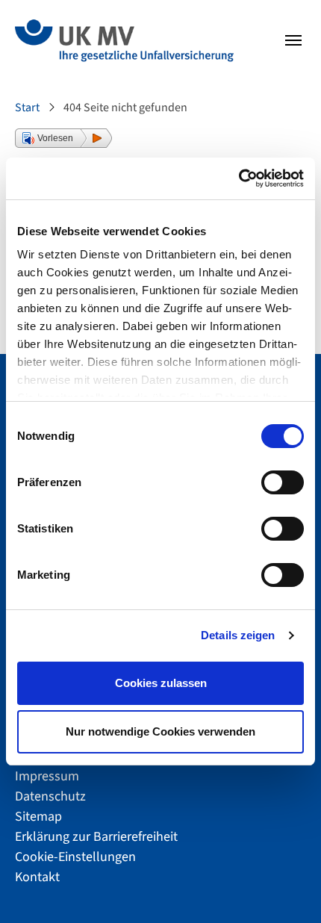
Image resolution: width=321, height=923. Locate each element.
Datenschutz (50, 796)
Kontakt (37, 877)
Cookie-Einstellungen (75, 857)
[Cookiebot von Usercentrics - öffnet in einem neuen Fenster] (238, 178)
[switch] (282, 482)
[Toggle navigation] (293, 40)
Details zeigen (238, 635)
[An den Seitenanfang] (283, 885)
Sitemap (38, 816)
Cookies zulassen (161, 683)
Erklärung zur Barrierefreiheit (96, 836)
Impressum (47, 776)
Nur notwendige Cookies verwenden (160, 731)
